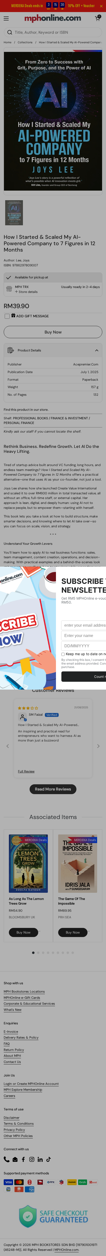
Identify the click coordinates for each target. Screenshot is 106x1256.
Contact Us (12, 1062)
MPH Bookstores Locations (24, 991)
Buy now (24, 932)
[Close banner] (101, 6)
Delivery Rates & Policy (21, 1037)
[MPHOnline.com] (52, 18)
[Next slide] (98, 746)
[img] (28, 708)
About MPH (12, 1056)
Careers (9, 1096)
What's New (12, 1010)
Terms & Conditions (19, 1123)
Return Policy (14, 1050)
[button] (97, 18)
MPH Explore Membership (23, 1090)
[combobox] (53, 32)
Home (7, 42)
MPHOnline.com (66, 1250)
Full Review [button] (26, 771)
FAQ (7, 1044)
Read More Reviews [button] (53, 789)
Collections (25, 42)
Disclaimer (11, 1118)
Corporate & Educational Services (29, 1003)
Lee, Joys (23, 260)
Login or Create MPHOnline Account (31, 1084)
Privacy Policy (14, 1130)
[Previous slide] (8, 746)
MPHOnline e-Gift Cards (22, 998)
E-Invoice (11, 1031)
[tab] (26, 291)
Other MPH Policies (18, 1136)
